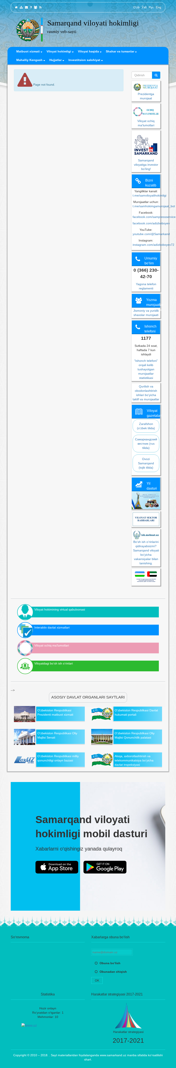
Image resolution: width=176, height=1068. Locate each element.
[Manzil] (26, 7)
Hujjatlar (55, 60)
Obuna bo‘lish (110, 963)
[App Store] (56, 867)
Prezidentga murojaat (146, 96)
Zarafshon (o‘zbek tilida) (146, 426)
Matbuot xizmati (28, 51)
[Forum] (35, 7)
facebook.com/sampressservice (154, 217)
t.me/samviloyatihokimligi (149, 195)
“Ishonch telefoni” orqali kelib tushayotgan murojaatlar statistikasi (146, 369)
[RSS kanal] (40, 7)
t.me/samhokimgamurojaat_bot (154, 206)
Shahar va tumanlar (120, 51)
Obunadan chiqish (113, 971)
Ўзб (144, 7)
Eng (158, 7)
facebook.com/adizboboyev (151, 223)
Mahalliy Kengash (29, 60)
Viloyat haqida (89, 51)
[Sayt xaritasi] (21, 7)
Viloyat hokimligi (59, 51)
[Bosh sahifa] (16, 7)
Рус (151, 7)
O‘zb (136, 7)
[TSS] (31, 7)
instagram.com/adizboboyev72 (153, 244)
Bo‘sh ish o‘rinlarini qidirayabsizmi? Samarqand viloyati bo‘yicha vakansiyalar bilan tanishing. (146, 552)
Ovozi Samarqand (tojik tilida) (146, 463)
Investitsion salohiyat (84, 60)
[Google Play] (104, 867)
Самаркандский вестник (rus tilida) (146, 444)
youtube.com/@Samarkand (151, 234)
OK (97, 980)
